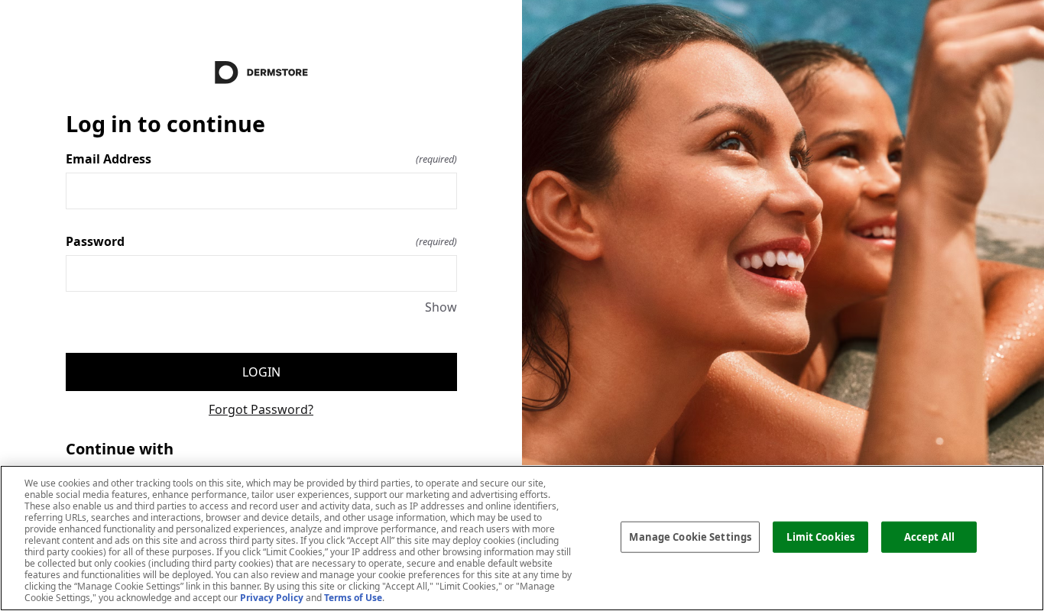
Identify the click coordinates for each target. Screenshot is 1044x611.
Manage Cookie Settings (690, 536)
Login (261, 372)
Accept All (929, 536)
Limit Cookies (820, 536)
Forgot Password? (261, 409)
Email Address (261, 158)
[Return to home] (261, 72)
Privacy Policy (271, 597)
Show (441, 307)
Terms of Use (353, 597)
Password (261, 241)
